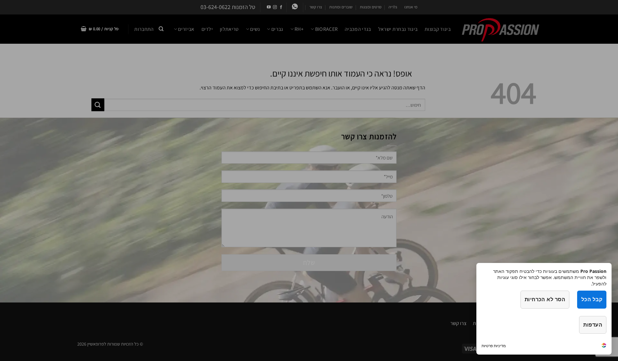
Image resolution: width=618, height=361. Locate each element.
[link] (603, 346)
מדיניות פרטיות (494, 345)
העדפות (592, 324)
